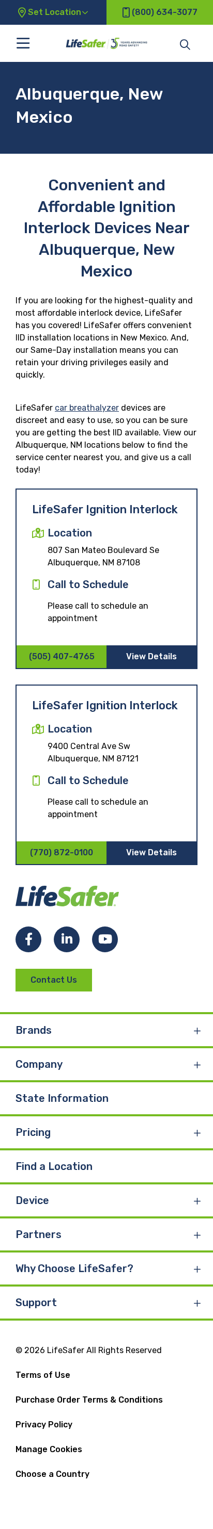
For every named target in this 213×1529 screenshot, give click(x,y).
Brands (34, 1030)
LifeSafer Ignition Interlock (105, 509)
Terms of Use (43, 1375)
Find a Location (54, 1166)
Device (32, 1200)
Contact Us (54, 980)
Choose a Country (52, 1474)
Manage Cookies (49, 1449)
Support (36, 1302)
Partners (39, 1234)
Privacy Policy (44, 1424)
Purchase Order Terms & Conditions (89, 1400)
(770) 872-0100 (61, 852)
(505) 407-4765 (62, 656)
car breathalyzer (87, 408)
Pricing (33, 1132)
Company (39, 1064)
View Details (151, 656)
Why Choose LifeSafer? (74, 1268)
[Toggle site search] (185, 43)
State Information (62, 1098)
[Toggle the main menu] (23, 43)
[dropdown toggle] (197, 1030)
